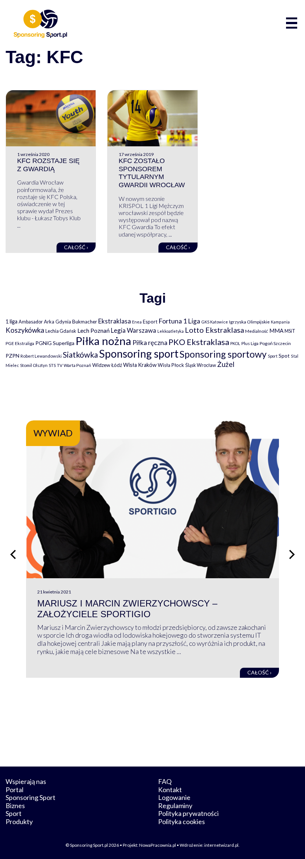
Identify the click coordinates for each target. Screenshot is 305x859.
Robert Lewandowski (41, 356)
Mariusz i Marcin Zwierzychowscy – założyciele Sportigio (127, 608)
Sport (272, 356)
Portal (14, 789)
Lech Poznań (93, 330)
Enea (137, 321)
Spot (284, 355)
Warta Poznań (77, 365)
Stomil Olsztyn (34, 365)
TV (59, 365)
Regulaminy (175, 805)
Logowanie (174, 797)
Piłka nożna (103, 340)
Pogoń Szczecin (275, 343)
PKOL (235, 343)
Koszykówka (25, 330)
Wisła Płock (171, 365)
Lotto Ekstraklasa (214, 329)
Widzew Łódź (107, 365)
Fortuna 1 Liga (179, 321)
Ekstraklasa (114, 321)
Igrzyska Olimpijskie (249, 322)
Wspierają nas (26, 781)
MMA (276, 330)
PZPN (12, 355)
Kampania (280, 321)
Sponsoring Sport (30, 797)
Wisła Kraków (140, 365)
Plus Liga (250, 343)
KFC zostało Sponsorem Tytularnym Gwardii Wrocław (152, 173)
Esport (150, 322)
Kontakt (170, 789)
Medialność (256, 331)
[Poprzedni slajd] (13, 554)
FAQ (164, 781)
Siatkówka (80, 354)
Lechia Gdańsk (60, 331)
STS (52, 365)
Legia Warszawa (133, 330)
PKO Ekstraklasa (198, 342)
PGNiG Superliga (54, 343)
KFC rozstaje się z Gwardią (48, 165)
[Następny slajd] (292, 554)
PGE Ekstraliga (20, 343)
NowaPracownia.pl (157, 845)
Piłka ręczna (149, 342)
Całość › (76, 247)
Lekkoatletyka (170, 331)
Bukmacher (84, 322)
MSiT (290, 331)
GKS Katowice (214, 321)
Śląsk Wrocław (200, 365)
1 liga (11, 321)
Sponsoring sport (139, 353)
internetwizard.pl (221, 845)
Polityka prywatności (188, 813)
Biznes (15, 805)
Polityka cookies (181, 821)
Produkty (19, 821)
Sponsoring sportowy (223, 354)
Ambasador (31, 322)
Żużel (225, 364)
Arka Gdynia (57, 322)
